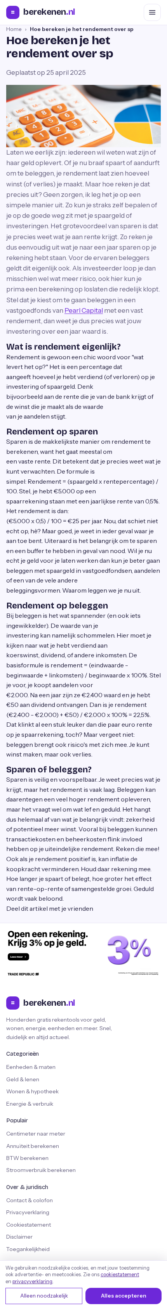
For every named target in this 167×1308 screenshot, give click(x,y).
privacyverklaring (32, 1281)
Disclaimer (19, 1236)
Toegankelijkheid (28, 1249)
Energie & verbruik (29, 1103)
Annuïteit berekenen (32, 1146)
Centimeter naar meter (35, 1133)
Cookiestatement (28, 1224)
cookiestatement (120, 1274)
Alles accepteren (123, 1295)
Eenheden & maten (31, 1066)
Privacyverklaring (27, 1212)
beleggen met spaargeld (40, 570)
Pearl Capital (83, 310)
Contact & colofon (29, 1200)
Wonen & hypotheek (32, 1091)
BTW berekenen (27, 1158)
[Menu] (152, 12)
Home (14, 29)
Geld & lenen (22, 1079)
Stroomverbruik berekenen (41, 1170)
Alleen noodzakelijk (44, 1295)
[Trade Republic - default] (83, 953)
